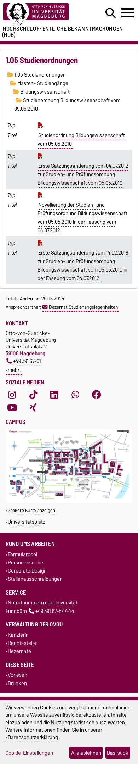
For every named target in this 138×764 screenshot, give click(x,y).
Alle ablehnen (86, 752)
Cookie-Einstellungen (29, 752)
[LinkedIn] (54, 395)
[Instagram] (12, 395)
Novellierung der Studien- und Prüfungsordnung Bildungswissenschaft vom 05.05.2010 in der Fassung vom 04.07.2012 (82, 218)
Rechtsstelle (22, 643)
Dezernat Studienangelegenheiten (83, 307)
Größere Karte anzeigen (31, 510)
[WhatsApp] (75, 395)
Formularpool (22, 554)
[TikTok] (33, 395)
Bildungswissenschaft (44, 92)
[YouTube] (12, 407)
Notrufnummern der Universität (42, 603)
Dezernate (19, 651)
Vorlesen (17, 675)
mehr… (15, 370)
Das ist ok (117, 752)
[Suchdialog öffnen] (110, 13)
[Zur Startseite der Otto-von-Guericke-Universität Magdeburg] (42, 14)
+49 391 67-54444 (54, 611)
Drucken (17, 683)
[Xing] (33, 407)
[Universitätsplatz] (69, 501)
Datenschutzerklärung (33, 737)
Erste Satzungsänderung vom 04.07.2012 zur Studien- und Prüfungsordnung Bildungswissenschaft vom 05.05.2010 (83, 174)
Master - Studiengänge (42, 83)
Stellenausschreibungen (35, 579)
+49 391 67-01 (27, 361)
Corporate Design (27, 571)
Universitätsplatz (26, 521)
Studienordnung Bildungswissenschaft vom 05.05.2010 (81, 139)
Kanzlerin (18, 635)
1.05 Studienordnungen (39, 75)
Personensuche (25, 562)
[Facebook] (96, 395)
